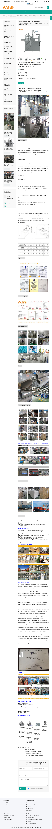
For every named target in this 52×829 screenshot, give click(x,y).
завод (29, 11)
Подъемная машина (8, 51)
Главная (4, 15)
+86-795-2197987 (10, 205)
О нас (48, 11)
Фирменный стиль (7, 817)
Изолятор (6, 67)
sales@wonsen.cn (7, 1)
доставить (29, 802)
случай (24, 11)
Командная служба (31, 804)
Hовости (29, 806)
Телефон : (5, 807)
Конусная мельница (8, 46)
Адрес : (4, 802)
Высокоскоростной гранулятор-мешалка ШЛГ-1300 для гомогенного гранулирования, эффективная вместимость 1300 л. (8, 150)
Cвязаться (6, 800)
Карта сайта (29, 810)
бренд (19, 69)
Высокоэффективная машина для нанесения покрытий (8, 55)
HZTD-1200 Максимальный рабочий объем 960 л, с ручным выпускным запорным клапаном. (9, 165)
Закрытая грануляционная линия (7, 30)
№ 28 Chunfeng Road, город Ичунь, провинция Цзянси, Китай (13, 803)
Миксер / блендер (7, 48)
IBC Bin (5, 61)
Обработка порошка (8, 81)
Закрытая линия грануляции (33, 815)
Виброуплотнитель (8, 33)
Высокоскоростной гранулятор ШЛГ (36, 15)
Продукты (8, 11)
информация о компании (9, 815)
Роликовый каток (30, 817)
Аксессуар (6, 91)
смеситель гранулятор (30, 749)
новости (17, 11)
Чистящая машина (8, 58)
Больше (7, 135)
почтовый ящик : (6, 806)
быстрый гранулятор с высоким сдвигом (33, 747)
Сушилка (6, 40)
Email (21, 83)
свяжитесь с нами (39, 11)
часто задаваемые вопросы (9, 819)
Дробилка (6, 72)
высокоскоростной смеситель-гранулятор (33, 751)
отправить (22, 788)
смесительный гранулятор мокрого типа (33, 753)
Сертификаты (30, 808)
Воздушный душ (7, 69)
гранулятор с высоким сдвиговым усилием (34, 755)
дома (3, 11)
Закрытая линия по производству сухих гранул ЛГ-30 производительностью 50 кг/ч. (8, 181)
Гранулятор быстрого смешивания (20, 15)
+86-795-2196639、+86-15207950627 (20, 1)
